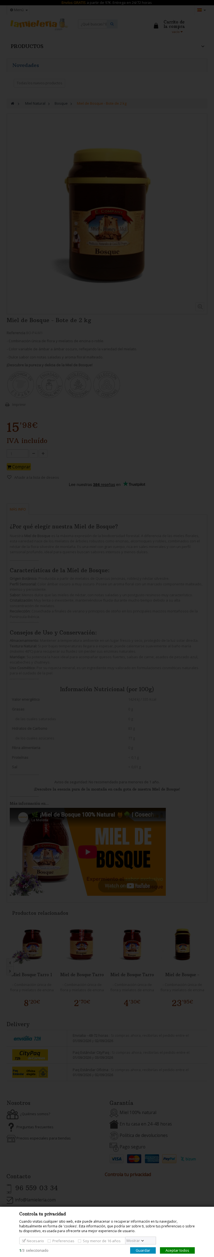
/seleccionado (33, 1250)
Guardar (143, 1250)
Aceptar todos (177, 1250)
